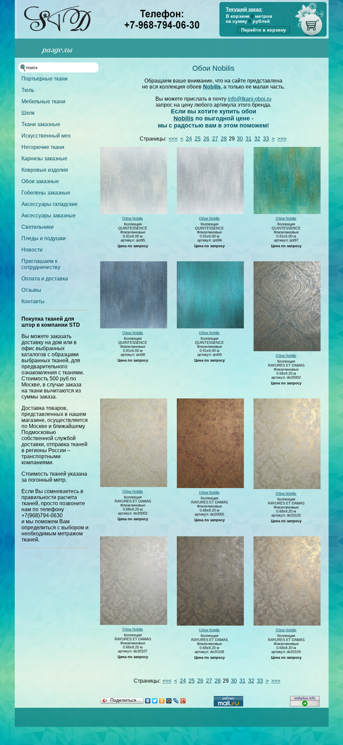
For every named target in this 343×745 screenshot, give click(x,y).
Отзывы (31, 290)
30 (240, 139)
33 (266, 139)
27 (215, 139)
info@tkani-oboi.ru (249, 99)
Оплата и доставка (44, 278)
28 (224, 139)
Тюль (27, 90)
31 (249, 139)
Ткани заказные (40, 124)
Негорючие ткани (42, 147)
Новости (32, 250)
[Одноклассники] (161, 700)
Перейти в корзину (263, 30)
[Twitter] (154, 700)
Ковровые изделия (44, 170)
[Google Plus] (183, 700)
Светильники (37, 227)
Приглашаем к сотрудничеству (40, 264)
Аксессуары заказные (48, 215)
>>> (281, 139)
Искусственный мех (46, 136)
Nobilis (212, 87)
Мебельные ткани (43, 101)
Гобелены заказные (45, 193)
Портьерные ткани (44, 79)
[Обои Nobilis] (133, 213)
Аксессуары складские (49, 204)
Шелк (28, 113)
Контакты (33, 301)
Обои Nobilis (132, 218)
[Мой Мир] (169, 700)
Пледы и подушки (43, 238)
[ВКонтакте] (147, 700)
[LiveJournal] (176, 700)
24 (189, 139)
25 (198, 139)
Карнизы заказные (44, 158)
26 (206, 139)
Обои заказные (40, 181)
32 (257, 139)
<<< (173, 139)
